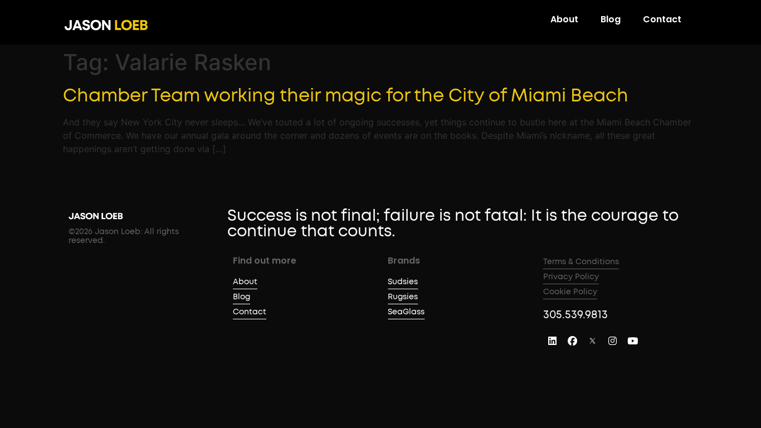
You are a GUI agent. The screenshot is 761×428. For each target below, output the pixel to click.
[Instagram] (612, 341)
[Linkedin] (552, 341)
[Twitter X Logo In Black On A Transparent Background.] (592, 341)
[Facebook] (572, 341)
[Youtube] (632, 341)
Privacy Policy (571, 277)
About (564, 19)
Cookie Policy (570, 292)
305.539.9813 (575, 314)
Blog (611, 19)
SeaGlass (406, 312)
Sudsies (403, 282)
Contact (662, 19)
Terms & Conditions (581, 262)
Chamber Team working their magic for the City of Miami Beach (345, 96)
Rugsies (403, 297)
